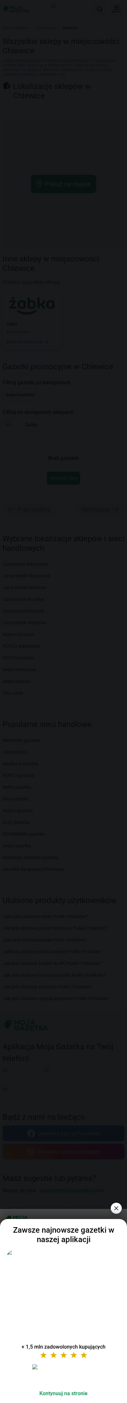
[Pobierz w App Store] (63, 1374)
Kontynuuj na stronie (63, 1393)
